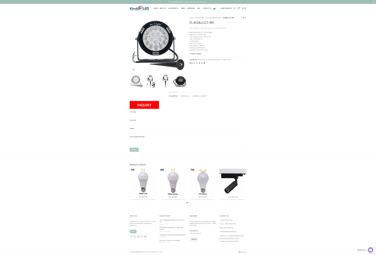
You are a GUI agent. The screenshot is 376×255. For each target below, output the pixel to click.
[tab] (173, 95)
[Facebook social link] (195, 63)
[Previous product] (241, 18)
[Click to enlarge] (133, 69)
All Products (201, 59)
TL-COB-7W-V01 (233, 197)
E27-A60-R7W (143, 197)
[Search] (235, 8)
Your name (133, 112)
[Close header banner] (373, 2)
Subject (132, 128)
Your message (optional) (137, 136)
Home (191, 18)
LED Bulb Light (199, 18)
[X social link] (197, 63)
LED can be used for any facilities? (170, 240)
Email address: (193, 230)
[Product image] (143, 181)
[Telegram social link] (204, 63)
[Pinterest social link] (199, 63)
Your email (133, 120)
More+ (133, 231)
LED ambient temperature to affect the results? (171, 228)
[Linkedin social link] (202, 63)
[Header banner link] (185, 2)
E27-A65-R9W (173, 197)
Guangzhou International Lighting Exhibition (172, 235)
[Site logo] (139, 8)
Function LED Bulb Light (213, 18)
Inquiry (144, 105)
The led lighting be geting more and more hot (172, 221)
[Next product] (245, 18)
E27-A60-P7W (203, 197)
